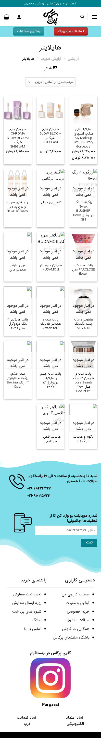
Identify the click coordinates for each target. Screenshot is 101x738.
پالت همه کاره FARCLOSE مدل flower (83, 269)
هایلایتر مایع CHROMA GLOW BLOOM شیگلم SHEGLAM (18, 138)
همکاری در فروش (75, 629)
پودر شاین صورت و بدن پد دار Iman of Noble (17, 206)
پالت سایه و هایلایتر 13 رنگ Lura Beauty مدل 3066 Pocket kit (83, 382)
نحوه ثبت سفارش (27, 594)
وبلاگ (36, 620)
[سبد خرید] (6, 17)
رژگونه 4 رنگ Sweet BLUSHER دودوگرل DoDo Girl (83, 211)
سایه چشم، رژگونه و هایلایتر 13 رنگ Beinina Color (18, 380)
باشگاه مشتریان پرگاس (71, 637)
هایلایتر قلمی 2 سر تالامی (50, 439)
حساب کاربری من (75, 594)
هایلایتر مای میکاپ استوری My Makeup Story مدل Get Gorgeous (83, 138)
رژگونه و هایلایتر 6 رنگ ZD (83, 439)
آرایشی (73, 59)
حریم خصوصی (78, 611)
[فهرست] (94, 17)
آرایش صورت (50, 59)
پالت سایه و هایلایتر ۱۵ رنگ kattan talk (50, 324)
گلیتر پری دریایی (50, 202)
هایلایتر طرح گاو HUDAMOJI (50, 267)
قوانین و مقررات (77, 603)
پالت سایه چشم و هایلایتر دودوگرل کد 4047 (50, 380)
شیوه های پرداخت (26, 611)
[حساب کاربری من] (19, 17)
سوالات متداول (78, 620)
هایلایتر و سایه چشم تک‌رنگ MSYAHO (83, 324)
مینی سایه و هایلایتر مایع (17, 267)
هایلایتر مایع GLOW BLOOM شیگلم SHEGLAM (50, 136)
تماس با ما (32, 629)
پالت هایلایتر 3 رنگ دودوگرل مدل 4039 (17, 324)
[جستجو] (82, 16)
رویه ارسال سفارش (26, 603)
